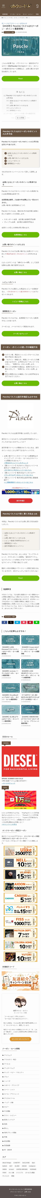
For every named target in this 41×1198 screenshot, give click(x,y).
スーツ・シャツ (9, 1089)
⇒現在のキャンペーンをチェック (16, 463)
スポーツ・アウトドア (11, 1085)
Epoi (33, 1162)
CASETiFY (17, 1162)
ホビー (6, 1107)
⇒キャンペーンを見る (9, 824)
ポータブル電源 (29, 1172)
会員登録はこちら (20, 235)
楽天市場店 (21, 501)
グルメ (6, 1077)
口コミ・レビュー (10, 1115)
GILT (10, 1166)
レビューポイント (15, 108)
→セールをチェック (8, 783)
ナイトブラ (19, 1172)
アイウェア (8, 1055)
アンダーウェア (9, 1068)
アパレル (7, 1064)
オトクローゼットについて (20, 1039)
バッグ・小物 (8, 1102)
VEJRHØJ (33, 1169)
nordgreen (32, 1166)
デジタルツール (9, 1098)
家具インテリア (9, 1120)
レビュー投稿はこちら (20, 301)
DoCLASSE (26, 1162)
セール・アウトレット (11, 1094)
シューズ (7, 1081)
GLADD (17, 1166)
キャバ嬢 (11, 1172)
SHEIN (5, 1169)
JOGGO (24, 1166)
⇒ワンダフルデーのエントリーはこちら (18, 475)
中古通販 (7, 1111)
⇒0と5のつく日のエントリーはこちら (18, 470)
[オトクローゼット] (20, 6)
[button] (4, 622)
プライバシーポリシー (16, 1191)
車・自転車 (8, 1150)
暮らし (6, 1128)
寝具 (5, 1124)
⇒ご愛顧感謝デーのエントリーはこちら (18, 482)
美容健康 (7, 1145)
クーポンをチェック (20, 333)
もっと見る (20, 118)
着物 (12, 1176)
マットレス (6, 1176)
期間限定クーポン (15, 110)
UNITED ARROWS (22, 1169)
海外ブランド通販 (10, 1132)
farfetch (5, 1166)
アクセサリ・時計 (9, 32)
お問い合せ (27, 1191)
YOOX (4, 1172)
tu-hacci (11, 1169)
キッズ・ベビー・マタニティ (14, 1072)
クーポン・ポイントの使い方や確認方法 (20, 113)
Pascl (20, 78)
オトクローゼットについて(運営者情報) (20, 1189)
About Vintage (7, 1162)
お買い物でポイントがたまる (19, 105)
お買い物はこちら (20, 272)
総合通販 (7, 1141)
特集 (5, 1137)
